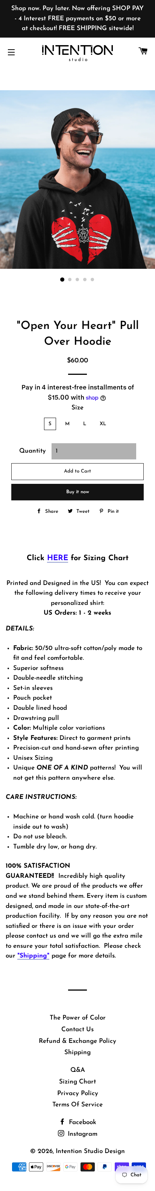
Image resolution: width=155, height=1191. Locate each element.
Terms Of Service (77, 1105)
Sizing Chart (77, 1082)
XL (103, 423)
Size (77, 408)
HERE (57, 558)
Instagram (81, 1134)
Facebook (81, 1122)
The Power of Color (78, 1018)
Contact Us (77, 1029)
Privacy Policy (77, 1093)
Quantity (32, 451)
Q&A (77, 1070)
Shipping (77, 1052)
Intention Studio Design (90, 1151)
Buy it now (77, 491)
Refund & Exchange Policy (77, 1041)
